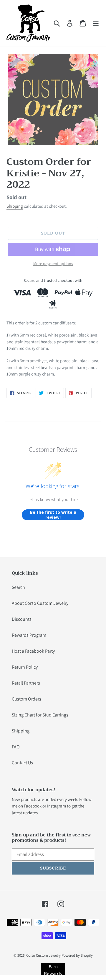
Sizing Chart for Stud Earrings (40, 715)
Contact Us (22, 763)
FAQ (16, 747)
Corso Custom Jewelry (43, 955)
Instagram (56, 806)
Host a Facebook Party (33, 651)
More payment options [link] (53, 263)
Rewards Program (29, 635)
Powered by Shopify (77, 955)
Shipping (14, 206)
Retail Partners (26, 683)
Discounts (22, 619)
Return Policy (25, 667)
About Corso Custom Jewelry (40, 603)
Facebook (33, 806)
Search (18, 587)
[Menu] (95, 23)
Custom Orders (26, 699)
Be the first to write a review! (53, 514)
